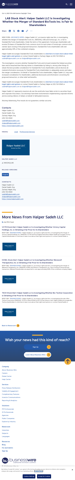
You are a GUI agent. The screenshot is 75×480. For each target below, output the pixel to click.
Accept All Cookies (44, 476)
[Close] (72, 470)
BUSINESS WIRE (18, 37)
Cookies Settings (29, 476)
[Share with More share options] (31, 31)
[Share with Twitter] (14, 31)
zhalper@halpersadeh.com (31, 58)
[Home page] (10, 4)
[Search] (66, 4)
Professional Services (27, 132)
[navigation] (71, 4)
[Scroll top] (67, 361)
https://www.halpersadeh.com (12, 126)
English (5, 174)
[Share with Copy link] (27, 31)
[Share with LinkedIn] (9, 31)
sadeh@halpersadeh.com (11, 58)
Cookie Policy (38, 471)
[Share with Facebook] (18, 31)
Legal (16, 132)
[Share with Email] (22, 31)
